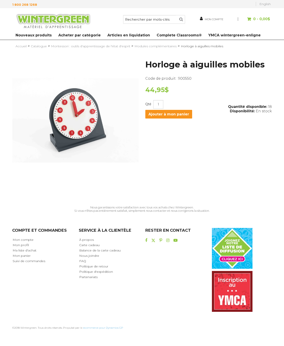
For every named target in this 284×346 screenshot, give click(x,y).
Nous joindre (89, 256)
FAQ (82, 261)
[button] (254, 21)
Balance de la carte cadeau (100, 250)
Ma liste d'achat (24, 250)
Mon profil (21, 245)
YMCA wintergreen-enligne (234, 35)
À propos (86, 240)
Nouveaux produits (34, 35)
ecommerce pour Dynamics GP (103, 327)
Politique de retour (93, 266)
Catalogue (39, 46)
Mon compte (23, 240)
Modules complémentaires (155, 46)
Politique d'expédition (96, 272)
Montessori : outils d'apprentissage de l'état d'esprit (90, 46)
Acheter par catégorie (79, 35)
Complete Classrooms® (179, 35)
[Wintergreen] (53, 21)
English (265, 4)
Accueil (21, 46)
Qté (148, 104)
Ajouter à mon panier (168, 114)
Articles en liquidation (128, 35)
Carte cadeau (89, 245)
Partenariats (88, 277)
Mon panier (22, 256)
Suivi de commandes (29, 261)
